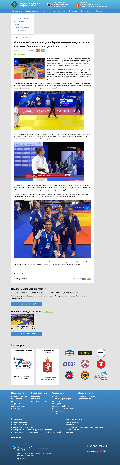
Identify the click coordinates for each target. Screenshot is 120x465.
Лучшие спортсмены (86, 396)
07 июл (47, 292)
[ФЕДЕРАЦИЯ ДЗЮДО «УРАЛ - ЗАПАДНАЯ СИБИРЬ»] (85, 364)
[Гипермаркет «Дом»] (69, 353)
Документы (16, 404)
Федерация (45, 11)
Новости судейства (19, 422)
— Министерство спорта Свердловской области (94, 6)
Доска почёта (59, 11)
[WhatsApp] (42, 50)
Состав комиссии (72, 430)
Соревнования (32, 11)
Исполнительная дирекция (62, 408)
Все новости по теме (25, 304)
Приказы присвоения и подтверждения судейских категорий (36, 432)
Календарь (35, 396)
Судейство (73, 11)
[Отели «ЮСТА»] (101, 353)
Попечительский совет (60, 406)
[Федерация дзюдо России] (69, 375)
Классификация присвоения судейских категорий (31, 430)
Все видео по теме (25, 334)
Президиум (56, 404)
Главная (17, 38)
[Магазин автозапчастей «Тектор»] (85, 353)
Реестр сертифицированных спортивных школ (84, 427)
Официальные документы (22, 427)
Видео (16, 24)
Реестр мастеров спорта (61, 399)
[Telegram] (44, 50)
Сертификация (86, 11)
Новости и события (22, 18)
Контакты (55, 413)
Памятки (99, 11)
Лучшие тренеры (85, 399)
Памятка (69, 432)
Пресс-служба (20, 30)
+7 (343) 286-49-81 (99, 446)
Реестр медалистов (39, 401)
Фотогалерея (19, 21)
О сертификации (72, 422)
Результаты (36, 399)
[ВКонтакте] (37, 50)
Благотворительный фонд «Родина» (61, 4)
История (54, 396)
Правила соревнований (20, 425)
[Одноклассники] (39, 50)
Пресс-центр (17, 11)
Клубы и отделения (59, 411)
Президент (56, 401)
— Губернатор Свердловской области (91, 4)
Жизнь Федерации (22, 27)
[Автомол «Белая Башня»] (101, 364)
